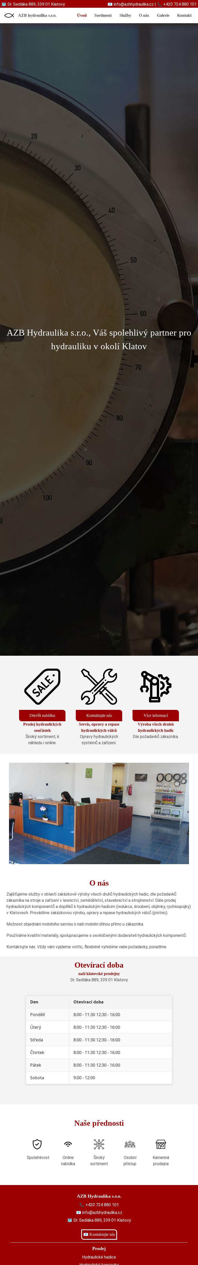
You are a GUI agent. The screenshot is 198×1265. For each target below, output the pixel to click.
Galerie (163, 15)
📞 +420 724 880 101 (177, 4)
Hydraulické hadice (99, 1257)
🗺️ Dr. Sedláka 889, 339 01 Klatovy (33, 4)
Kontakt (184, 15)
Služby (125, 15)
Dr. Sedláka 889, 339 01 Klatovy (99, 979)
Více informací (156, 715)
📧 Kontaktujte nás (99, 1234)
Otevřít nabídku (42, 715)
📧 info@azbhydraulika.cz (131, 4)
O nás (144, 15)
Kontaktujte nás (99, 715)
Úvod (82, 15)
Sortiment (103, 15)
